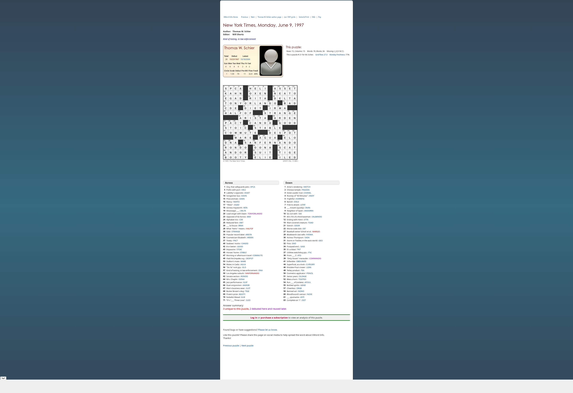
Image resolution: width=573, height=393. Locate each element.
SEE (300, 213)
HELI (244, 189)
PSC (310, 252)
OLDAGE (302, 276)
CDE (241, 219)
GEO (321, 240)
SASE (303, 246)
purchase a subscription (274, 317)
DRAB (299, 288)
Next (253, 17)
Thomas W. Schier (239, 48)
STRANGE (236, 231)
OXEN (242, 198)
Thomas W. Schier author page (269, 17)
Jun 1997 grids (289, 17)
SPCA (252, 186)
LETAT (302, 204)
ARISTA (249, 234)
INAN (307, 207)
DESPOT (249, 258)
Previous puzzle (231, 345)
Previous (244, 17)
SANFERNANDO (252, 273)
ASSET (247, 192)
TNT (299, 249)
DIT (304, 228)
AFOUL (308, 282)
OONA (241, 279)
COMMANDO (315, 258)
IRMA (240, 225)
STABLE (243, 252)
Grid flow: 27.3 (321, 54)
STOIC (239, 249)
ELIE (243, 297)
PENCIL (310, 273)
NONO (301, 291)
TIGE (247, 291)
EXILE (296, 201)
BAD (249, 216)
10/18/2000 (245, 59)
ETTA (306, 219)
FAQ (313, 17)
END (294, 243)
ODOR (297, 225)
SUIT (248, 288)
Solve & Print (304, 17)
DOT (304, 300)
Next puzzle (247, 345)
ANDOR (246, 285)
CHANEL (307, 192)
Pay (319, 17)
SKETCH (307, 186)
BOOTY (242, 294)
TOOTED (302, 279)
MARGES (316, 231)
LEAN (308, 267)
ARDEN (250, 237)
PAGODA (305, 189)
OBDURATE (301, 261)
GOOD (240, 246)
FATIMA (309, 234)
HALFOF (249, 228)
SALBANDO (317, 216)
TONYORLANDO (255, 213)
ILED (248, 300)
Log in (253, 317)
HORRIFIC (300, 198)
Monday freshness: (337, 54)
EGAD (236, 204)
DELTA (243, 210)
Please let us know (267, 329)
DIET (241, 222)
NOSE (309, 294)
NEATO (236, 201)
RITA (245, 207)
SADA (307, 237)
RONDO (244, 276)
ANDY (311, 195)
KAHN (244, 195)
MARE (243, 261)
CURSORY (310, 264)
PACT (235, 240)
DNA (261, 270)
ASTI (302, 297)
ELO (244, 267)
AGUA (243, 264)
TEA (302, 270)
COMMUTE (258, 255)
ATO (299, 255)
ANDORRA (308, 210)
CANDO (245, 243)
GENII (303, 285)
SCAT (245, 282)
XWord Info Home (231, 17)
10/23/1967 (234, 59)
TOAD (310, 222)
